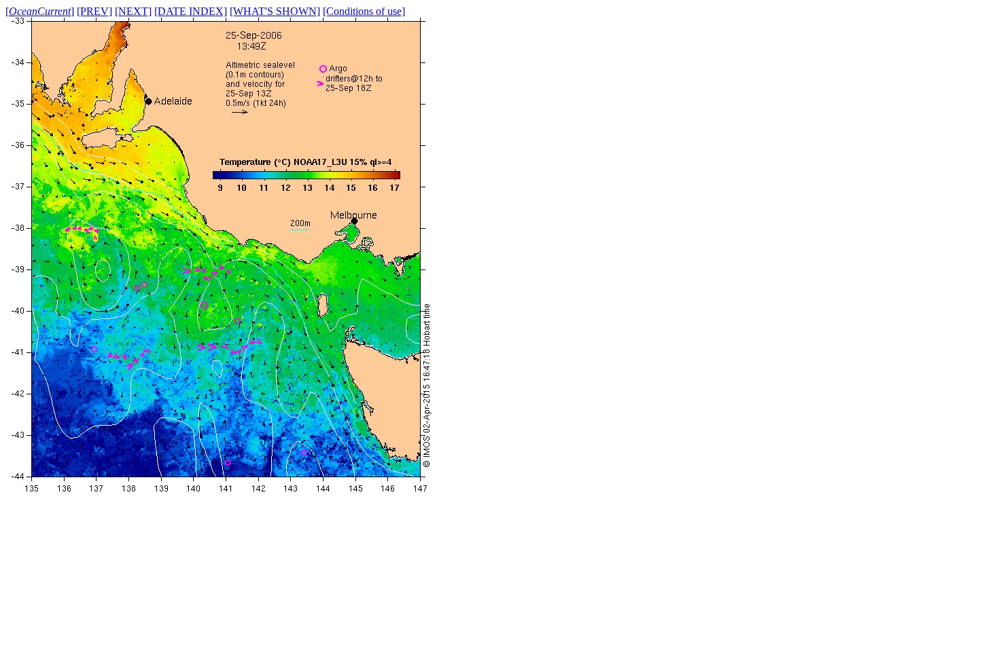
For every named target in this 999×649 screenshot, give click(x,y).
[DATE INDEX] (190, 11)
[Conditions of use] (364, 11)
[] (39, 11)
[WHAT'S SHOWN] (275, 11)
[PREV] (94, 11)
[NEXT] (133, 11)
